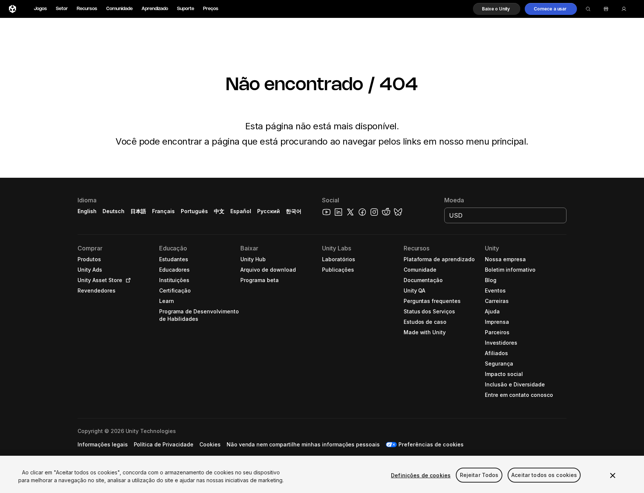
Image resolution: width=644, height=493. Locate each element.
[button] (496, 9)
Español (240, 211)
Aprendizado (155, 9)
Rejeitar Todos (479, 475)
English (87, 211)
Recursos (87, 9)
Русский (268, 211)
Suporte (185, 9)
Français (163, 211)
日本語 (138, 211)
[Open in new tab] (126, 280)
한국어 (294, 211)
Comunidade (119, 9)
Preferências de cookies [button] (430, 444)
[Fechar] (612, 475)
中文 (219, 211)
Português (194, 211)
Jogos (40, 9)
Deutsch (113, 211)
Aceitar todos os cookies (544, 475)
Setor (62, 9)
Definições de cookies (421, 475)
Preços (210, 9)
